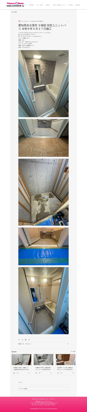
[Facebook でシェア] (19, 339)
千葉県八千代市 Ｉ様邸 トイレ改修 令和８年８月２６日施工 (21, 368)
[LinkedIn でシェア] (25, 339)
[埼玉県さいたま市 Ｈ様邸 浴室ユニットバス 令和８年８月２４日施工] (65, 359)
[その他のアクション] (68, 21)
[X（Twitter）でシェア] (22, 339)
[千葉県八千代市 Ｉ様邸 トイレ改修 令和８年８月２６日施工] (21, 359)
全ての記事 (14, 12)
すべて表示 (73, 351)
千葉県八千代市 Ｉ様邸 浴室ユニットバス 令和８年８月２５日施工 (43, 368)
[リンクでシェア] (29, 339)
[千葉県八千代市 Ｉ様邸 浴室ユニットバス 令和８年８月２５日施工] (43, 359)
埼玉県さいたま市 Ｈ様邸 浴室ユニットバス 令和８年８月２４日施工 (65, 368)
